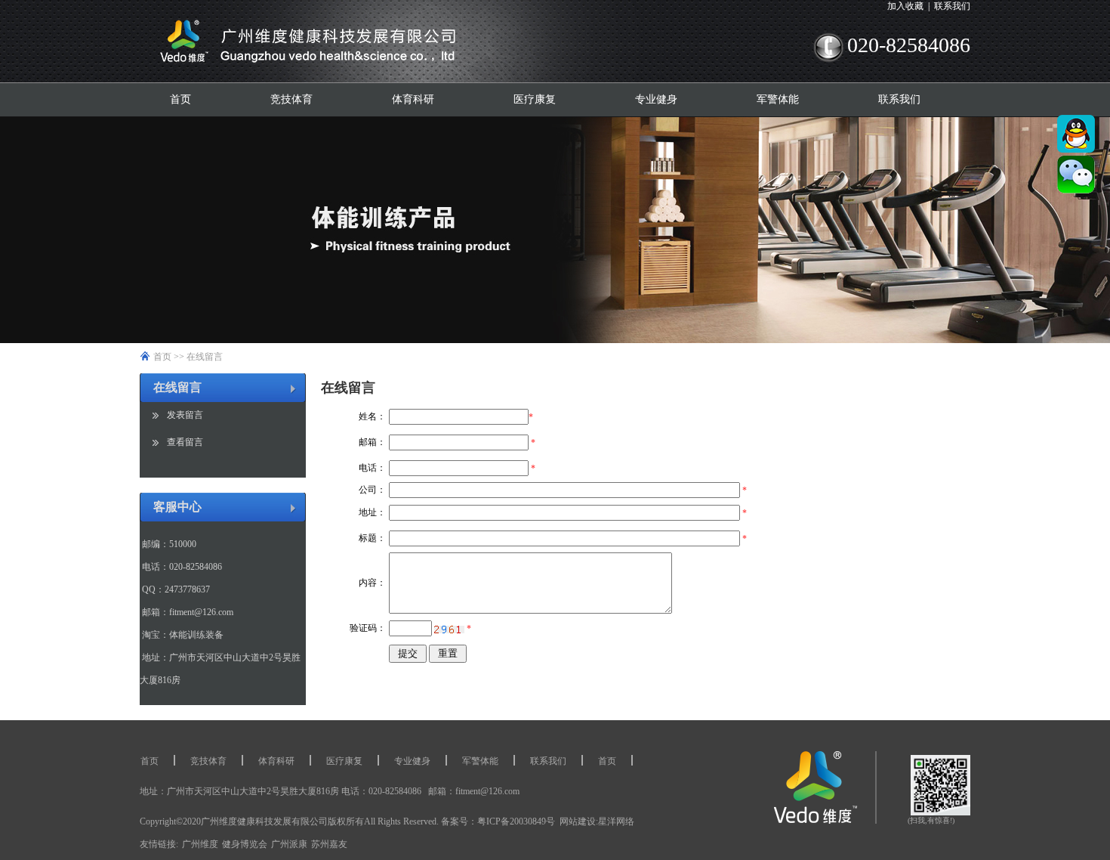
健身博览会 (244, 844)
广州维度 (200, 844)
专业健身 (656, 99)
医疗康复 (534, 99)
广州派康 (289, 844)
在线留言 (205, 356)
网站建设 (578, 821)
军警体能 (778, 99)
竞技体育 (291, 99)
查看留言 (185, 442)
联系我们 (952, 6)
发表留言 (185, 415)
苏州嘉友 (329, 844)
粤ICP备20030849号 (516, 821)
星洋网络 (616, 821)
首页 (180, 99)
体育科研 (413, 99)
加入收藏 (905, 6)
